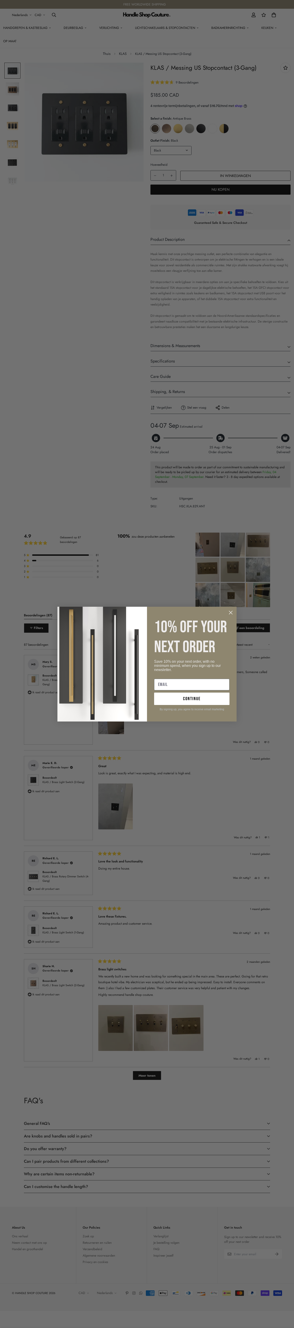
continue (192, 699)
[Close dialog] (231, 613)
